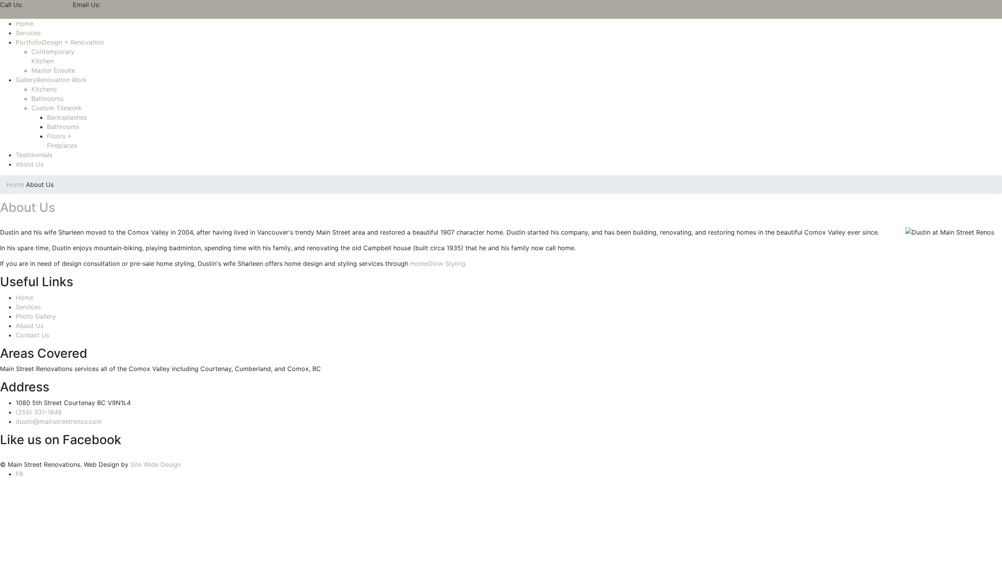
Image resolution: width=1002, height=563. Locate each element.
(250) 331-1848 (48, 5)
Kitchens (44, 89)
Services (28, 33)
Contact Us (44, 14)
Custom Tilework (56, 108)
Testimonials (34, 155)
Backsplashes (67, 117)
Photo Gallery (36, 316)
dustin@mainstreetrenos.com (145, 5)
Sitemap (73, 14)
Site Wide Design (155, 464)
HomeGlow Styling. (438, 263)
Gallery (51, 80)
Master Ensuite (53, 70)
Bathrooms (47, 98)
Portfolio (60, 42)
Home (24, 23)
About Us (14, 14)
